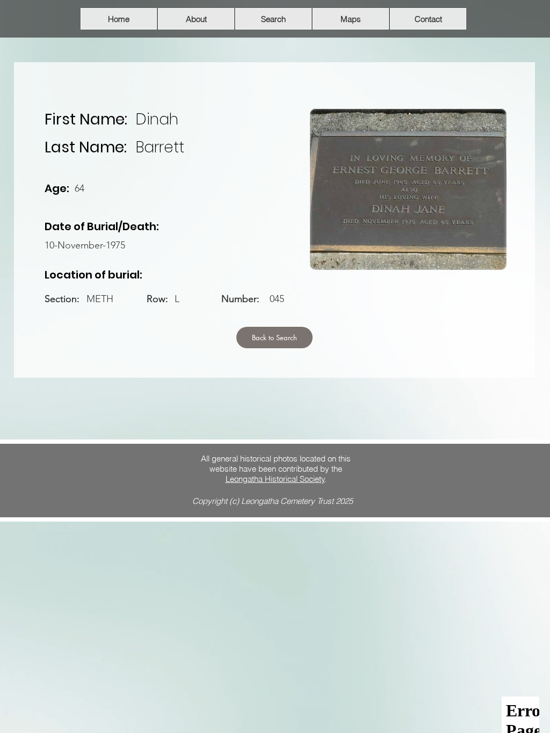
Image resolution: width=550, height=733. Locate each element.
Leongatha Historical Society (275, 479)
